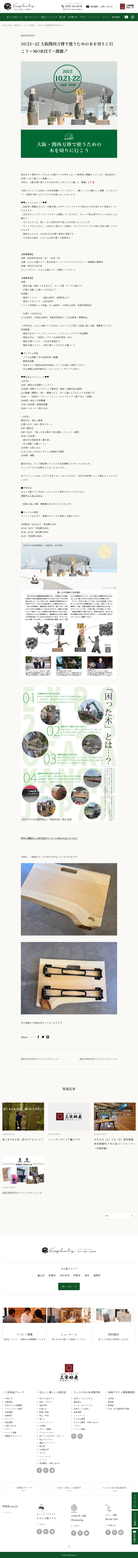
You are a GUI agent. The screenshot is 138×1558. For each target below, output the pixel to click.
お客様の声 (72, 17)
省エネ (42, 1418)
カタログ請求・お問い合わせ (86, 1422)
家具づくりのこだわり (83, 1398)
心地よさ (43, 1408)
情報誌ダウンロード (13, 1436)
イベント (106, 17)
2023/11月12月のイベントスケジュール (39, 1058)
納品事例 (77, 1412)
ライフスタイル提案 (13, 1408)
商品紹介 (77, 1402)
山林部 (111, 1398)
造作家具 (43, 1405)
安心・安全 (44, 1415)
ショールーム (94, 17)
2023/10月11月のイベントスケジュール (98, 1058)
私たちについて (32, 17)
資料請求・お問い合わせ (49, 1463)
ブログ (83, 17)
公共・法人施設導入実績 (118, 1408)
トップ (8, 1512)
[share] (38, 1037)
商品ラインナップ (49, 17)
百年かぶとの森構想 (13, 1405)
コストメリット (46, 1422)
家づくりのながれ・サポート (51, 1436)
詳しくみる (67, 1286)
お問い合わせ (10, 1425)
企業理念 (9, 1402)
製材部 (111, 1402)
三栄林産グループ (14, 1392)
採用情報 (9, 1422)
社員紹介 (9, 1415)
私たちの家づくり (15, 17)
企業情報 (9, 1412)
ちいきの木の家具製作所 (87, 1392)
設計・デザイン (46, 1402)
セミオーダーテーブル (83, 1405)
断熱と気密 (44, 1412)
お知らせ (9, 1398)
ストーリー (9, 1418)
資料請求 (116, 17)
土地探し (43, 1425)
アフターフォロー (46, 1432)
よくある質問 (79, 1418)
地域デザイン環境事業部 (121, 1392)
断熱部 (111, 1405)
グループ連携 (45, 1429)
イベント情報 (29, 25)
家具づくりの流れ (81, 1408)
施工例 (62, 17)
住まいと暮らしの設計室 (11, 25)
